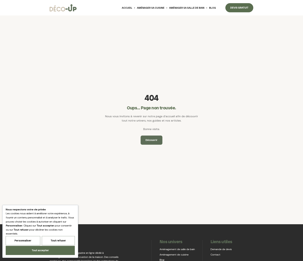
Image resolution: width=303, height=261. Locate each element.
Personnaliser (23, 240)
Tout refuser (58, 240)
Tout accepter (40, 250)
